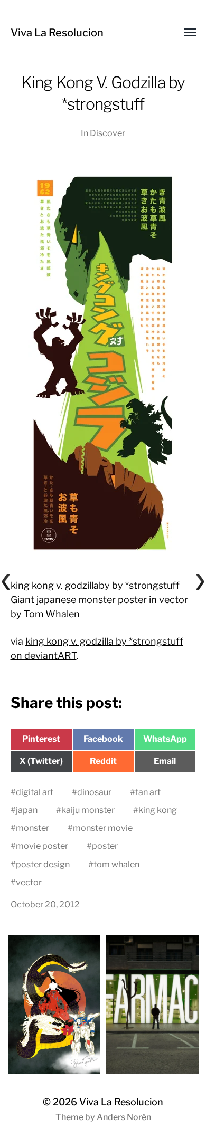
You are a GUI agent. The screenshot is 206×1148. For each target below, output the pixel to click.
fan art (148, 792)
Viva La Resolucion (57, 32)
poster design (43, 864)
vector (29, 882)
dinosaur (94, 792)
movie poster (42, 845)
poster (105, 845)
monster (32, 827)
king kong (157, 810)
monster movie (103, 827)
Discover (107, 133)
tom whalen (116, 864)
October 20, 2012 (45, 904)
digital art (34, 792)
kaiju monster (88, 810)
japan (27, 810)
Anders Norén (124, 1117)
